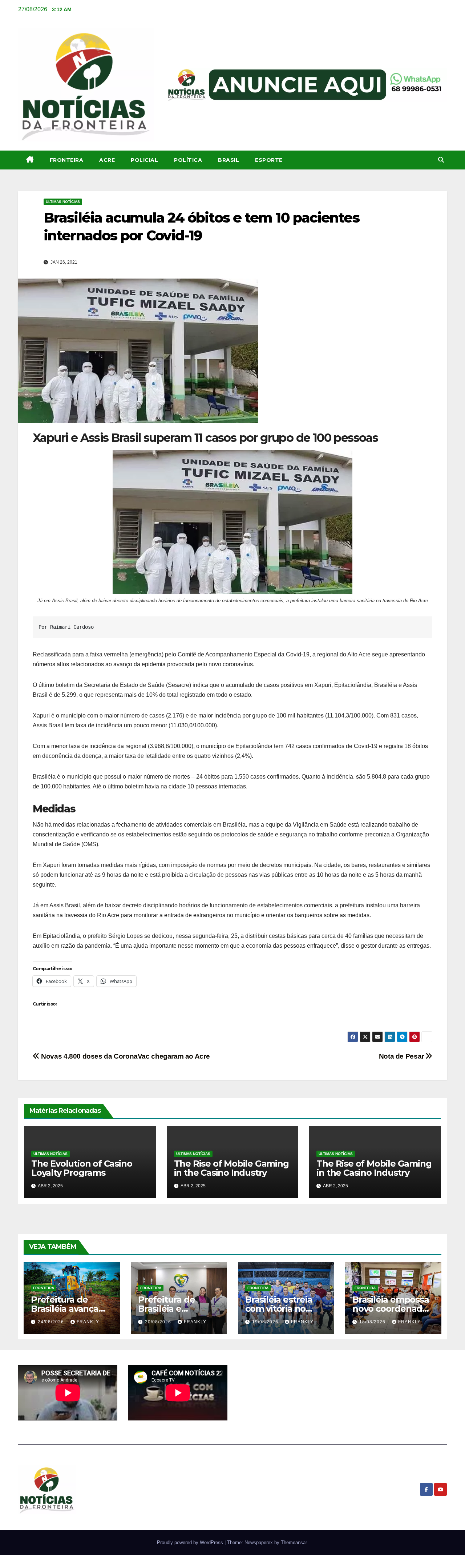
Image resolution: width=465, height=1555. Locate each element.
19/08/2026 (266, 1321)
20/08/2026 (159, 1321)
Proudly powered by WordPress (191, 1542)
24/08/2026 (51, 1321)
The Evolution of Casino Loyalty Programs (81, 1168)
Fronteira (67, 160)
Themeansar (294, 1542)
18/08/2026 (373, 1321)
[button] (441, 160)
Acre (107, 160)
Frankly (88, 1321)
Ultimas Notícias (63, 202)
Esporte (269, 160)
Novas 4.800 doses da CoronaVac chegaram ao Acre (125, 1056)
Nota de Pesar (402, 1056)
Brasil (228, 160)
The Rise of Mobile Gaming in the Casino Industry (231, 1168)
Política (188, 160)
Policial (144, 160)
